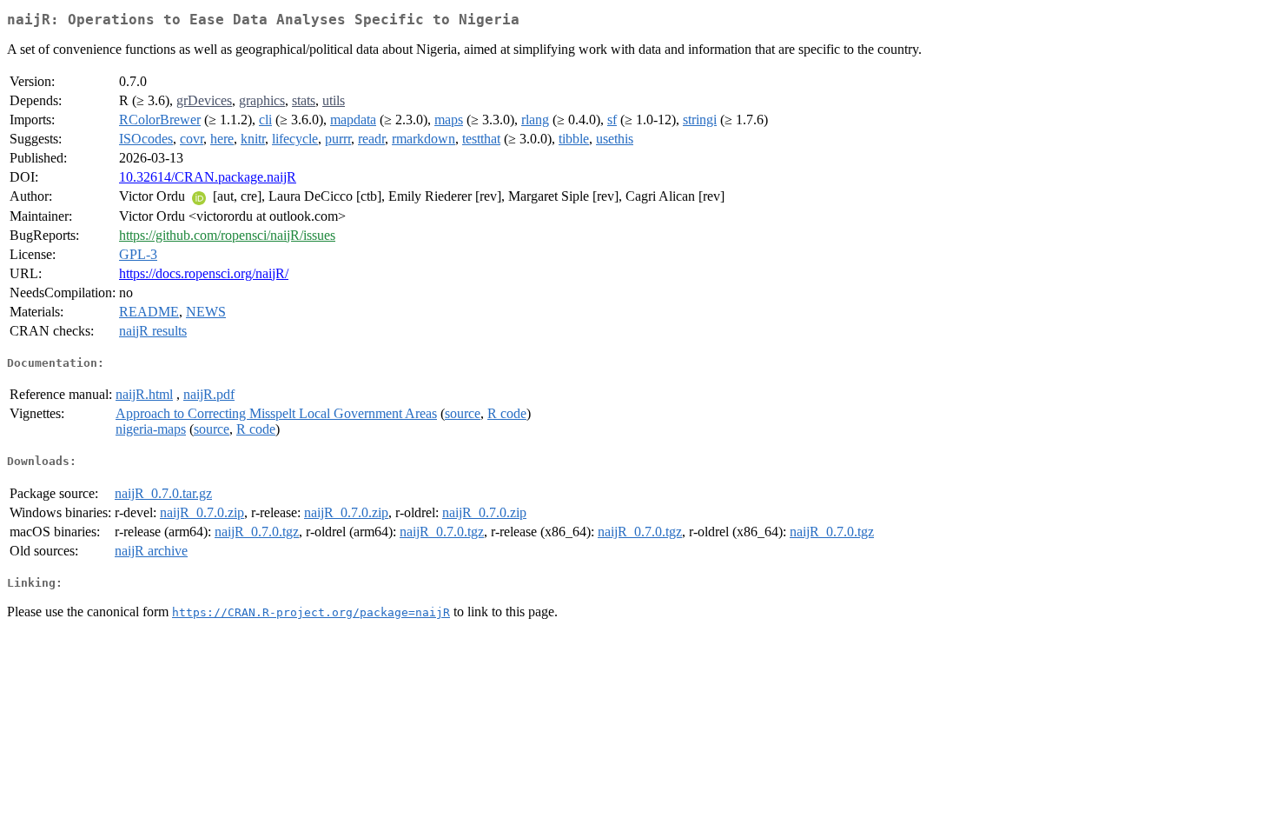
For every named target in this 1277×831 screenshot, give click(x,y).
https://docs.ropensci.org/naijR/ (203, 273)
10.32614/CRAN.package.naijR (207, 177)
